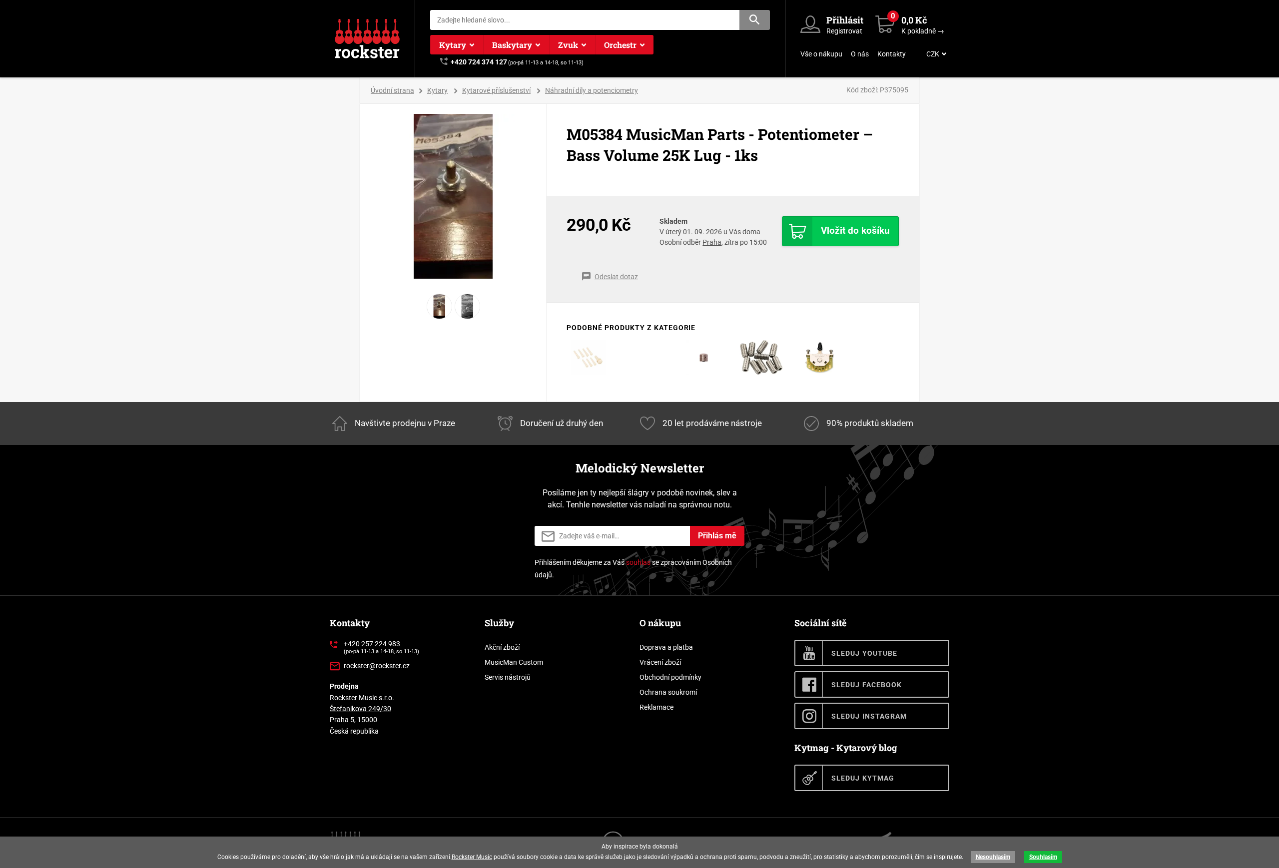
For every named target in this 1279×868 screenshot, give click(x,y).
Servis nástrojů (508, 677)
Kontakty (891, 54)
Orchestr (620, 44)
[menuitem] (935, 53)
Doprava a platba (666, 647)
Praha (711, 242)
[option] (453, 196)
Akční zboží (502, 647)
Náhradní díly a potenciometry (591, 90)
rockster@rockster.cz (377, 666)
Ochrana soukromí (668, 692)
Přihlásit (844, 19)
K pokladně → (922, 31)
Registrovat (844, 31)
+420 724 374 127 (479, 62)
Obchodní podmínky (670, 677)
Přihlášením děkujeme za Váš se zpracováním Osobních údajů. (633, 568)
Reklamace (656, 707)
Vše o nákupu (821, 54)
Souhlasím (1043, 857)
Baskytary (512, 44)
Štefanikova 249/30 (360, 709)
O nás (860, 54)
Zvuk (568, 44)
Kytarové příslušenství (496, 90)
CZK (932, 54)
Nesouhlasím (993, 857)
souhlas (638, 562)
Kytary (452, 44)
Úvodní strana (392, 90)
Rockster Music (472, 857)
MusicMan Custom (514, 662)
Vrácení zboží (660, 662)
